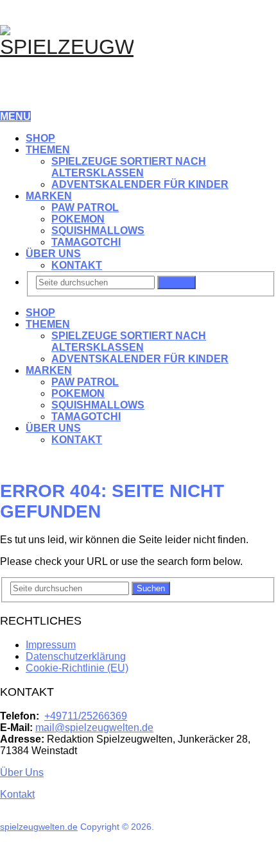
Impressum (51, 644)
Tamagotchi (86, 242)
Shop (40, 138)
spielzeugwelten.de (39, 826)
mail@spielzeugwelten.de (94, 727)
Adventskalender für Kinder (140, 184)
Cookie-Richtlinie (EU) (77, 667)
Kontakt (76, 265)
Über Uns (53, 253)
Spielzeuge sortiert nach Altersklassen (128, 167)
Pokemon (78, 219)
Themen (48, 149)
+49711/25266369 (85, 716)
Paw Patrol (85, 207)
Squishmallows (97, 230)
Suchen (176, 282)
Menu (15, 116)
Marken (49, 195)
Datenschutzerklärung (76, 656)
